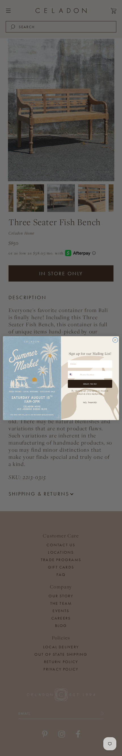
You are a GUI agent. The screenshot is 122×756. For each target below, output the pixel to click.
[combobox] (73, 374)
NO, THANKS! (90, 402)
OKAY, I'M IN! (90, 383)
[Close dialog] (115, 339)
